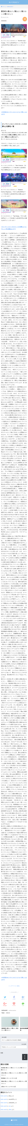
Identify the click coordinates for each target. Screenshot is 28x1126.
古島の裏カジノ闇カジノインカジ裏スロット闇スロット (14, 1074)
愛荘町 (8, 1013)
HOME (15, 1120)
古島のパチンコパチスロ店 (8, 1086)
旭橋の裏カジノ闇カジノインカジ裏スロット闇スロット (14, 1082)
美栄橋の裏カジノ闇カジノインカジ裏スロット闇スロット (14, 1069)
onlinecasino (12, 1010)
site (10, 1106)
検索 (2, 1053)
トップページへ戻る (14, 986)
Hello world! (4, 1096)
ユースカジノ (14, 2)
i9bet (10, 1109)
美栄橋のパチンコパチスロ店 (9, 1078)
